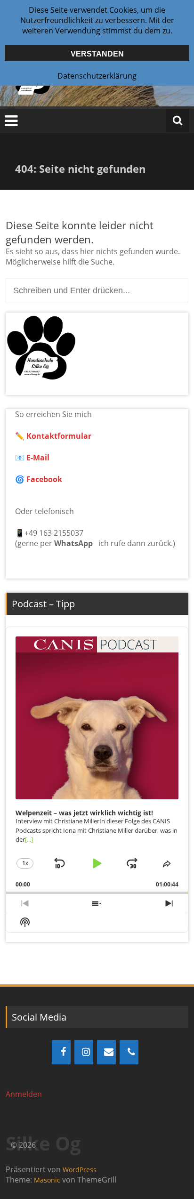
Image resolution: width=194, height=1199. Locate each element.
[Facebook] (61, 1052)
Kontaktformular (58, 436)
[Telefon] (129, 1052)
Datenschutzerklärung (97, 76)
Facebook (44, 479)
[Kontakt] (106, 1052)
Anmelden (24, 1094)
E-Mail (36, 457)
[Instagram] (83, 1052)
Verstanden (97, 54)
